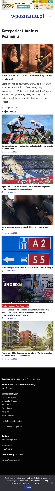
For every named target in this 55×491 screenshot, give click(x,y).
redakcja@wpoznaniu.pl (11, 439)
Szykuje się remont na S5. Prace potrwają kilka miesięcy (27, 267)
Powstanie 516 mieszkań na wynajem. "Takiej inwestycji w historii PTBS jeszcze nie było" (27, 354)
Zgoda (28, 487)
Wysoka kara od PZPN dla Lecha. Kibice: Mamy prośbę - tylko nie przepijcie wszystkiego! (27, 187)
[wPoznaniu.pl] (27, 16)
